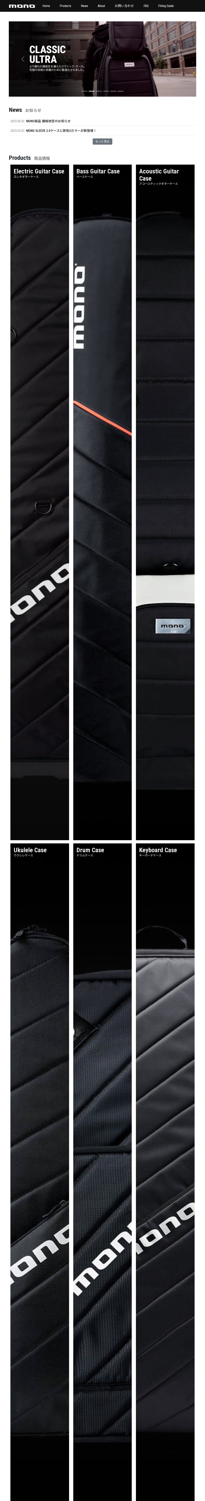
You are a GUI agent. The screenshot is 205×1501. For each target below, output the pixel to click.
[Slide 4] (106, 91)
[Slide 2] (92, 91)
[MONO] (22, 6)
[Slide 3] (99, 91)
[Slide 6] (121, 91)
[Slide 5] (113, 91)
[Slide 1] (84, 91)
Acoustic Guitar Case (159, 174)
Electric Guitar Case (39, 171)
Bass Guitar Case (98, 171)
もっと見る (102, 141)
